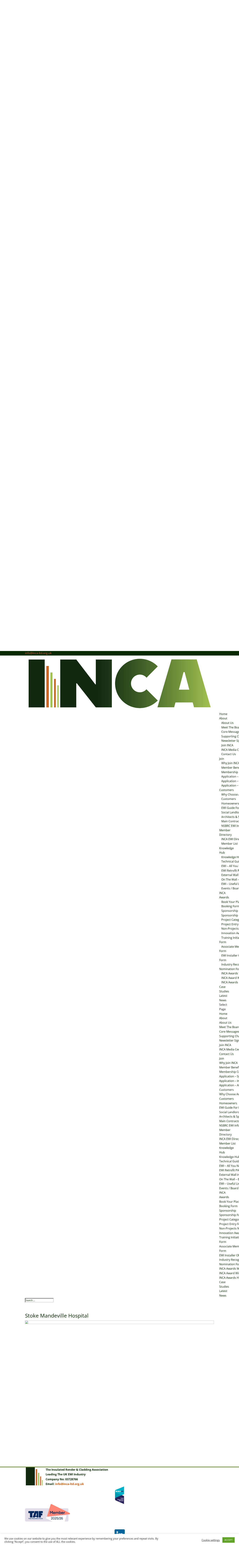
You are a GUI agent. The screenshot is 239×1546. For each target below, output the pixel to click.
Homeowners (228, 1103)
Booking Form (228, 1206)
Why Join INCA (228, 1063)
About (223, 718)
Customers (226, 790)
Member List (227, 1143)
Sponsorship (227, 1210)
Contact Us (228, 754)
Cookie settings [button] (211, 1540)
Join (221, 759)
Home (223, 714)
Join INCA (227, 745)
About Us (227, 723)
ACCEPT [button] (228, 1539)
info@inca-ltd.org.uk (69, 1484)
